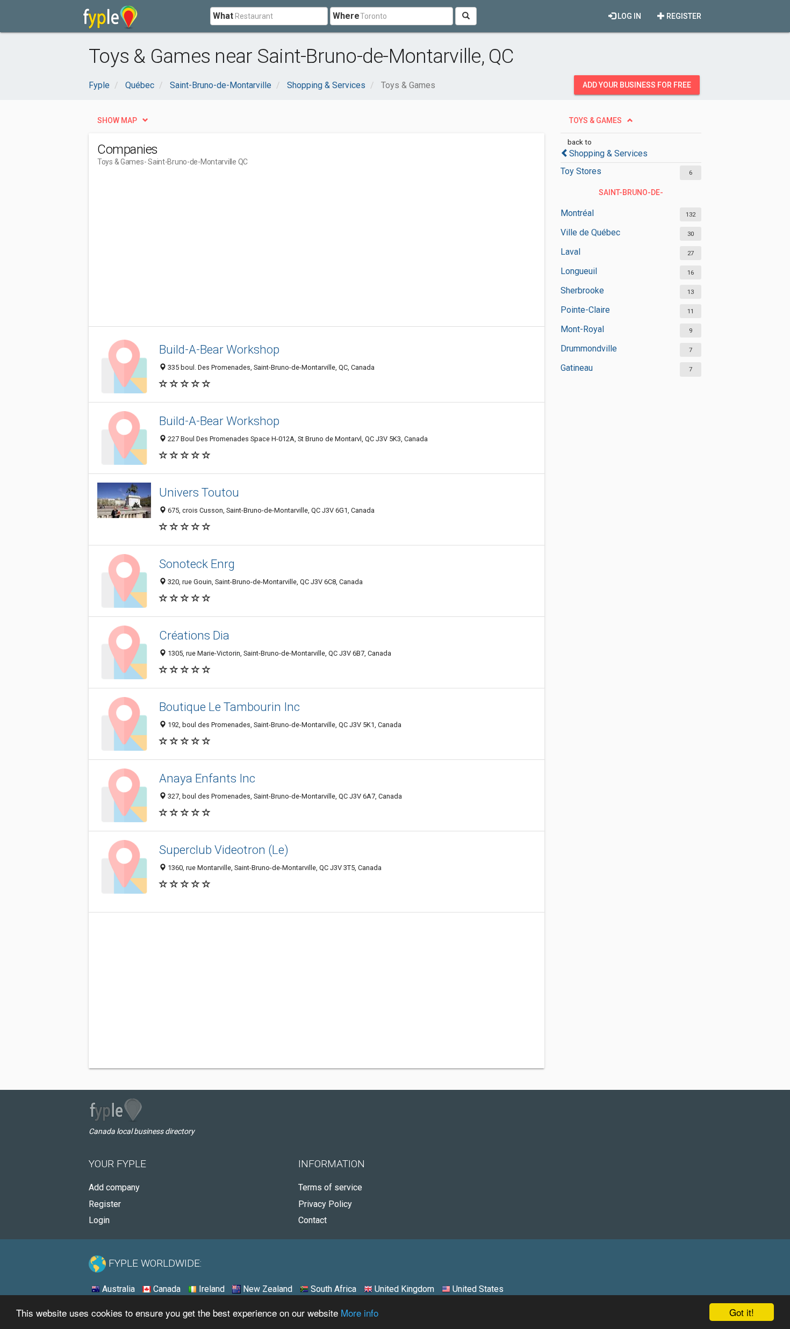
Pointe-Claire (585, 310)
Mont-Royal (582, 329)
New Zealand (266, 1289)
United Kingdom (403, 1289)
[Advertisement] (293, 251)
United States (477, 1289)
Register (683, 16)
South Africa (332, 1289)
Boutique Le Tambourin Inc (229, 707)
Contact (312, 1220)
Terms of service (330, 1187)
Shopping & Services (608, 153)
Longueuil (579, 271)
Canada (166, 1289)
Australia (117, 1289)
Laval (570, 252)
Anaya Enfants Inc (207, 778)
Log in (628, 16)
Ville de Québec (590, 232)
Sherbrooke (582, 290)
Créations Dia (194, 635)
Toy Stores (581, 171)
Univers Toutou (199, 492)
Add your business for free (637, 85)
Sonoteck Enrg (197, 564)
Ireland (211, 1289)
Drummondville (589, 348)
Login (99, 1220)
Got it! (741, 1312)
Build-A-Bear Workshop (219, 349)
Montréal (577, 213)
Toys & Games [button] (595, 120)
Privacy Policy (325, 1204)
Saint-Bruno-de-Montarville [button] (631, 195)
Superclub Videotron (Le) (224, 850)
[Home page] (110, 16)
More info (359, 1312)
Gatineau (577, 368)
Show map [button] (117, 120)
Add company (114, 1187)
